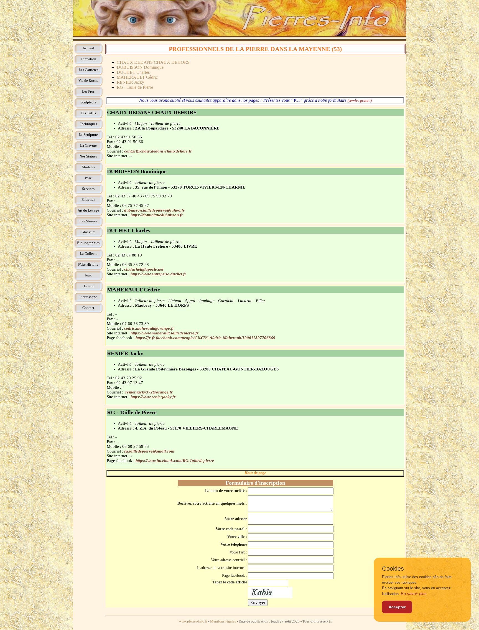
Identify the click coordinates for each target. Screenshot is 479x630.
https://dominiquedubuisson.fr (157, 215)
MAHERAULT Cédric (137, 77)
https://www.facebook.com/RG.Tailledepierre (175, 460)
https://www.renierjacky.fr (153, 397)
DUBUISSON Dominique (140, 67)
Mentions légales (223, 621)
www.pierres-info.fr (193, 621)
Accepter (397, 607)
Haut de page (255, 473)
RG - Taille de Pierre (135, 87)
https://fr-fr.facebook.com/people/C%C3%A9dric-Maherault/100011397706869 (205, 338)
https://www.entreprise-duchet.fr (158, 274)
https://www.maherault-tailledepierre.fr (164, 333)
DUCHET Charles (133, 72)
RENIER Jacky (130, 82)
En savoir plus (414, 593)
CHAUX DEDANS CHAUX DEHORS (153, 62)
